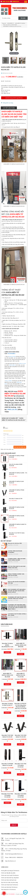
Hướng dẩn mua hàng (8, 102)
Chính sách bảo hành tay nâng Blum (10, 877)
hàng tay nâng (12, 356)
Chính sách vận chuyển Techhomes (10, 875)
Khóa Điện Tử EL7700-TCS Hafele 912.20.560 (7, 795)
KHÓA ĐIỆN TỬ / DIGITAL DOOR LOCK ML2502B (7, 675)
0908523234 (15, 1)
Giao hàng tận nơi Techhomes (8, 889)
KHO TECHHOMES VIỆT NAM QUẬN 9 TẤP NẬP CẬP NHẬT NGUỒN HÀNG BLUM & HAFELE (16, 591)
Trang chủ (4, 23)
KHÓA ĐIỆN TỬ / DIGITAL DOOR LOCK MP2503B (20, 645)
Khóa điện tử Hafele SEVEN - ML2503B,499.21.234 (7, 645)
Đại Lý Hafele (8, 380)
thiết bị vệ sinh (22, 363)
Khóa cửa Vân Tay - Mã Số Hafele (10, 24)
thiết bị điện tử (12, 365)
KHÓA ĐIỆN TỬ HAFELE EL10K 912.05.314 (12, 26)
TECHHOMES (11, 353)
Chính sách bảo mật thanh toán (8, 880)
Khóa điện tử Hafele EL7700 (15, 498)
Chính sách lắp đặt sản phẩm (8, 873)
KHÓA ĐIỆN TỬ (10, 23)
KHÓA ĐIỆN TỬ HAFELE (20, 23)
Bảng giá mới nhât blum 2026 (15, 543)
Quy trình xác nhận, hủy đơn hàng (9, 882)
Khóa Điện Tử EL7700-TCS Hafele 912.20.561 (21, 765)
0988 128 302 (6, 1)
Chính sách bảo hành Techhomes (9, 887)
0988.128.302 (12, 409)
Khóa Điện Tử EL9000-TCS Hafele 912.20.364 (21, 795)
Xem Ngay (7, 652)
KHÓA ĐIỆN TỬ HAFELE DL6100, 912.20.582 (20, 675)
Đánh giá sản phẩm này (19, 447)
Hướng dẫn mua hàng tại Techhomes (10, 870)
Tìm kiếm (23, 18)
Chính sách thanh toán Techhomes (9, 884)
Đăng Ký (14, 825)
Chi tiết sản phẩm (9, 108)
